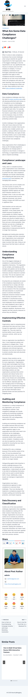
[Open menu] (25, 6)
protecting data (6, 178)
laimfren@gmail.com (13, 579)
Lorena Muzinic (8, 655)
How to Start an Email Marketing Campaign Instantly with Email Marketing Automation (7, 626)
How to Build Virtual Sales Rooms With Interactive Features (12, 650)
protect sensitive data (15, 99)
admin (5, 41)
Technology (5, 28)
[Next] (24, 662)
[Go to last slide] (4, 662)
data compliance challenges (14, 88)
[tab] (12, 680)
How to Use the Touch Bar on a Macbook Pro (21, 623)
